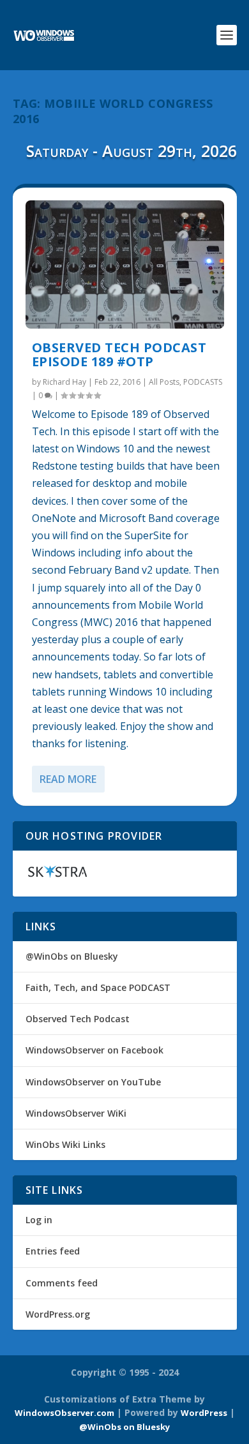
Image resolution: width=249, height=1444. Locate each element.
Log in (39, 1220)
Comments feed (62, 1283)
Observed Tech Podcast (78, 1019)
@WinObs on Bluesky (72, 956)
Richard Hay (64, 381)
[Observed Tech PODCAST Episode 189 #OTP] (125, 264)
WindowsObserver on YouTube (93, 1082)
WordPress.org (58, 1314)
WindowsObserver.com (64, 1412)
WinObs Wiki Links (65, 1144)
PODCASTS (202, 381)
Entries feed (53, 1251)
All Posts (164, 381)
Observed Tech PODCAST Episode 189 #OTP (119, 354)
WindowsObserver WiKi (76, 1113)
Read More (68, 779)
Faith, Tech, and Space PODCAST (98, 987)
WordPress (204, 1412)
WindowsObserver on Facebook (94, 1050)
